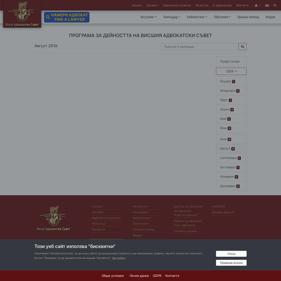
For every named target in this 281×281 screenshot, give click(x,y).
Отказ (231, 253)
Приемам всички (231, 262)
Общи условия (113, 276)
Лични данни (139, 276)
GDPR (157, 276)
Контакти (172, 276)
